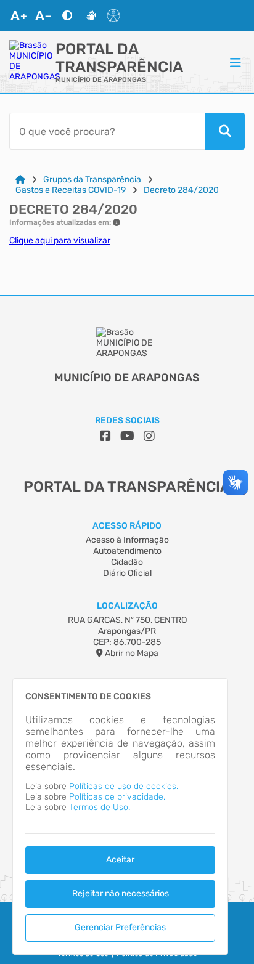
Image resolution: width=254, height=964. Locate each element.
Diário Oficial (127, 573)
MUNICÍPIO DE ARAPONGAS (100, 80)
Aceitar (120, 859)
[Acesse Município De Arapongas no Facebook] (105, 436)
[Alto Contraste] (67, 15)
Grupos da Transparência (92, 179)
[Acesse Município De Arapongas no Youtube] (127, 436)
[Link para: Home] (20, 179)
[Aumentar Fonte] (18, 15)
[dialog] (120, 816)
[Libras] (91, 15)
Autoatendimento (127, 551)
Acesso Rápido (127, 525)
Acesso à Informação (127, 540)
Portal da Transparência (119, 58)
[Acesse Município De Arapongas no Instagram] (149, 436)
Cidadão (127, 562)
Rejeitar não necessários (120, 893)
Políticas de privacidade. (117, 797)
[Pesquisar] (225, 131)
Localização (127, 606)
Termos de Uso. (99, 807)
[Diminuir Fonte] (43, 15)
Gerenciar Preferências (120, 927)
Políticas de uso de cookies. (123, 786)
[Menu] (235, 62)
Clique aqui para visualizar (59, 240)
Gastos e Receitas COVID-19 (70, 190)
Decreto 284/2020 (181, 190)
